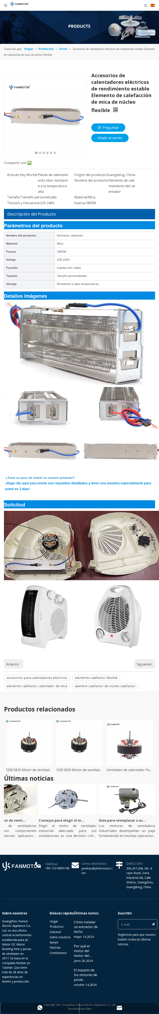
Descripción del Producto (31, 214)
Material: (81, 197)
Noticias (55, 947)
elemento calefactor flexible (96, 677)
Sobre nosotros (60, 937)
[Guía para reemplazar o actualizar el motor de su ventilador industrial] (121, 815)
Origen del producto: (90, 174)
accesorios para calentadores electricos (37, 677)
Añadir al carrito (110, 138)
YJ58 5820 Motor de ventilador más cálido (29, 770)
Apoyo (54, 942)
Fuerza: (80, 203)
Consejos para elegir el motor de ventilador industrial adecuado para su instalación (55, 820)
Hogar (54, 921)
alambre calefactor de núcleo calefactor (105, 686)
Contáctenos (58, 953)
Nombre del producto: (91, 180)
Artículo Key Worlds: (22, 174)
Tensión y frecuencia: (23, 203)
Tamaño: (14, 197)
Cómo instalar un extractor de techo (86, 927)
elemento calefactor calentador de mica (37, 686)
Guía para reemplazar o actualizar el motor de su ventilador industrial (115, 820)
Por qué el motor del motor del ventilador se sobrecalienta (84, 955)
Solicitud (55, 932)
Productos (57, 926)
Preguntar (111, 127)
